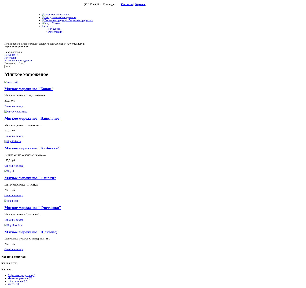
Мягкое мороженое (20, 278)
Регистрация (55, 31)
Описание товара (13, 106)
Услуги (13, 284)
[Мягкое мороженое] (11, 82)
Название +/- (11, 54)
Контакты (127, 4)
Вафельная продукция (21, 275)
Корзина (140, 4)
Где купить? (54, 29)
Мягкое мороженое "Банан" (28, 89)
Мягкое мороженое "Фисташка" (32, 208)
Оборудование (17, 281)
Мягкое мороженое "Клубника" (32, 148)
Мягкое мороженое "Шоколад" (31, 232)
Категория (10, 57)
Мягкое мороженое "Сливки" (30, 178)
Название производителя (18, 60)
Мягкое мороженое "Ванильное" (33, 118)
